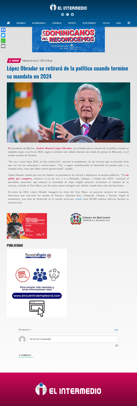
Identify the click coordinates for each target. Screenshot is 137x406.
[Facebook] (3, 30)
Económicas (57, 23)
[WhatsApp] (3, 40)
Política (106, 23)
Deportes (72, 23)
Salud (118, 23)
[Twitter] (3, 35)
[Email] (3, 46)
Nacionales (21, 23)
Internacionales (39, 23)
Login (116, 329)
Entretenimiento (89, 23)
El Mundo (14, 60)
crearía (78, 199)
